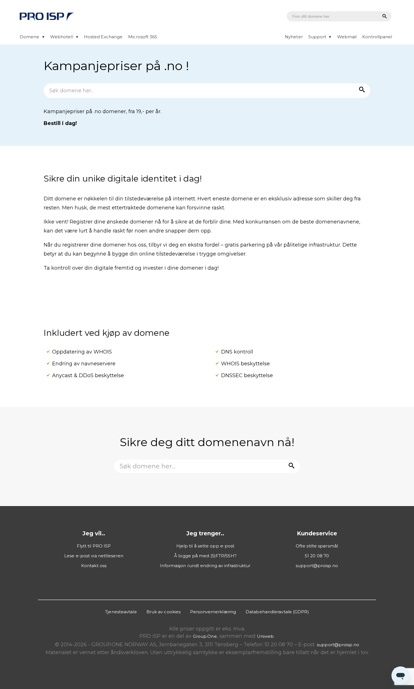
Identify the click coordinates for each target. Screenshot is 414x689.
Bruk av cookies (163, 611)
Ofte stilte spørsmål (317, 546)
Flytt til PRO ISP (94, 546)
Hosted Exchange (103, 36)
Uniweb (265, 636)
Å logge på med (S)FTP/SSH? (205, 555)
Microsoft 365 (142, 36)
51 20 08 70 (317, 555)
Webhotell (61, 36)
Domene (29, 36)
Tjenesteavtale (121, 611)
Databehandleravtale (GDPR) (277, 611)
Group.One (205, 636)
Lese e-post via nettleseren (93, 555)
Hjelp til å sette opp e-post (205, 546)
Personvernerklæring (213, 611)
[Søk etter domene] (383, 16)
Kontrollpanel (377, 36)
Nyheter (294, 36)
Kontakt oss (93, 565)
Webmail (347, 36)
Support (317, 36)
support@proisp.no (317, 565)
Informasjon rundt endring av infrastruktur (205, 565)
